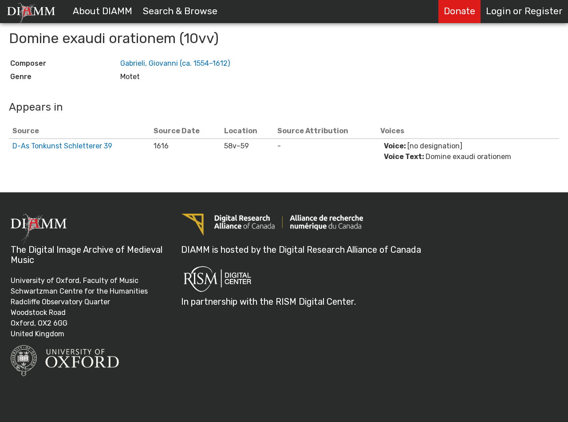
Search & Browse (180, 11)
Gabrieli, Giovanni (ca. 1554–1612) (175, 63)
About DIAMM (102, 11)
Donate (459, 11)
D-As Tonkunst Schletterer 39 (62, 146)
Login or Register (524, 11)
